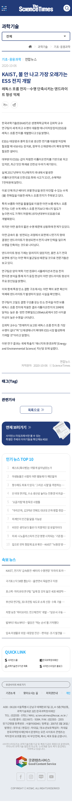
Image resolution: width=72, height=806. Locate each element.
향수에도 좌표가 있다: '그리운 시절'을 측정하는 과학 (39, 485)
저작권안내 (52, 693)
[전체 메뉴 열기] (4, 8)
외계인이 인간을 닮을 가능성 (27, 519)
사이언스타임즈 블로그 (52, 666)
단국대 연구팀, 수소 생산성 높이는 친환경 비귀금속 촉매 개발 (39, 493)
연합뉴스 (31, 59)
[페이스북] (21, 777)
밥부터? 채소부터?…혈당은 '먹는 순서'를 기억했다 (32, 622)
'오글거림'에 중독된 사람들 (26, 502)
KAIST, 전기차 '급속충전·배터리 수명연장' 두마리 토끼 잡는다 (38, 570)
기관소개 (10, 693)
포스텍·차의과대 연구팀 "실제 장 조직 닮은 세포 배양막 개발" (38, 591)
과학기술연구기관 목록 (17, 666)
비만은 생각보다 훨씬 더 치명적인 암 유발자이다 (37, 527)
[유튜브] (51, 777)
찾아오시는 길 (30, 693)
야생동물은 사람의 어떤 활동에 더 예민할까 (34, 476)
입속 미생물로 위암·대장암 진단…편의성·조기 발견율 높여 (36, 633)
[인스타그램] (31, 777)
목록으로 (34, 409)
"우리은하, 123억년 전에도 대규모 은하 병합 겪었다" (39, 510)
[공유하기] (5, 104)
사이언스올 (13, 660)
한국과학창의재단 (50, 660)
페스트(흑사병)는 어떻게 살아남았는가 (32, 468)
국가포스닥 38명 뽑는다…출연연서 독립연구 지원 (32, 581)
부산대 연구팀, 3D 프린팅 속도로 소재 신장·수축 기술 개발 (36, 602)
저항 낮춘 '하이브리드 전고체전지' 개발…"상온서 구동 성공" (37, 612)
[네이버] (41, 777)
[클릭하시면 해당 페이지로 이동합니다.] (36, 8)
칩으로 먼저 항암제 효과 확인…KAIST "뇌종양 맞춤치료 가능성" (39, 544)
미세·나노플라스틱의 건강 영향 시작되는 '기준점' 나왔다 (39, 536)
